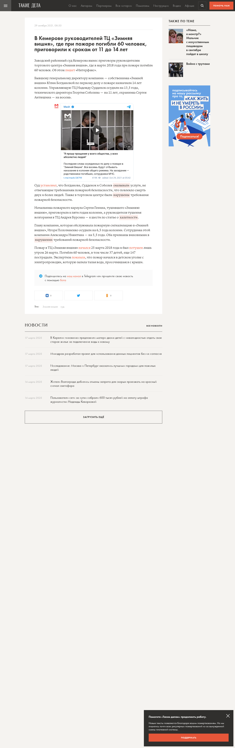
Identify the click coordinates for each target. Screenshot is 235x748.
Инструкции (161, 6)
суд (62, 306)
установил (48, 185)
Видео (177, 6)
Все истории (124, 6)
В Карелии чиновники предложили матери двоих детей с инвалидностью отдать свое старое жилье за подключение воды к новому (106, 340)
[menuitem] (5, 5)
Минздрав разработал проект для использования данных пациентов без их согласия (106, 354)
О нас (73, 6)
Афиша (189, 6)
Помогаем (142, 6)
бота (63, 280)
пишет (70, 70)
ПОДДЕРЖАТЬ (188, 737)
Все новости (154, 325)
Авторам (86, 6)
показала (78, 257)
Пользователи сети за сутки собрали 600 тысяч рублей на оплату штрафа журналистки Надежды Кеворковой (99, 400)
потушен (136, 248)
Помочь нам (221, 5)
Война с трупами (198, 64)
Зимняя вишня (50, 306)
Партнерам (104, 6)
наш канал (74, 276)
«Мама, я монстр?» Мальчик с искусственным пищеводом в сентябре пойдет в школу (197, 42)
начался (84, 248)
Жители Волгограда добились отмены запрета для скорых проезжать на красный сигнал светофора (103, 384)
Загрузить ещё (93, 417)
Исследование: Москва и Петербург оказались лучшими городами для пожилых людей (103, 368)
